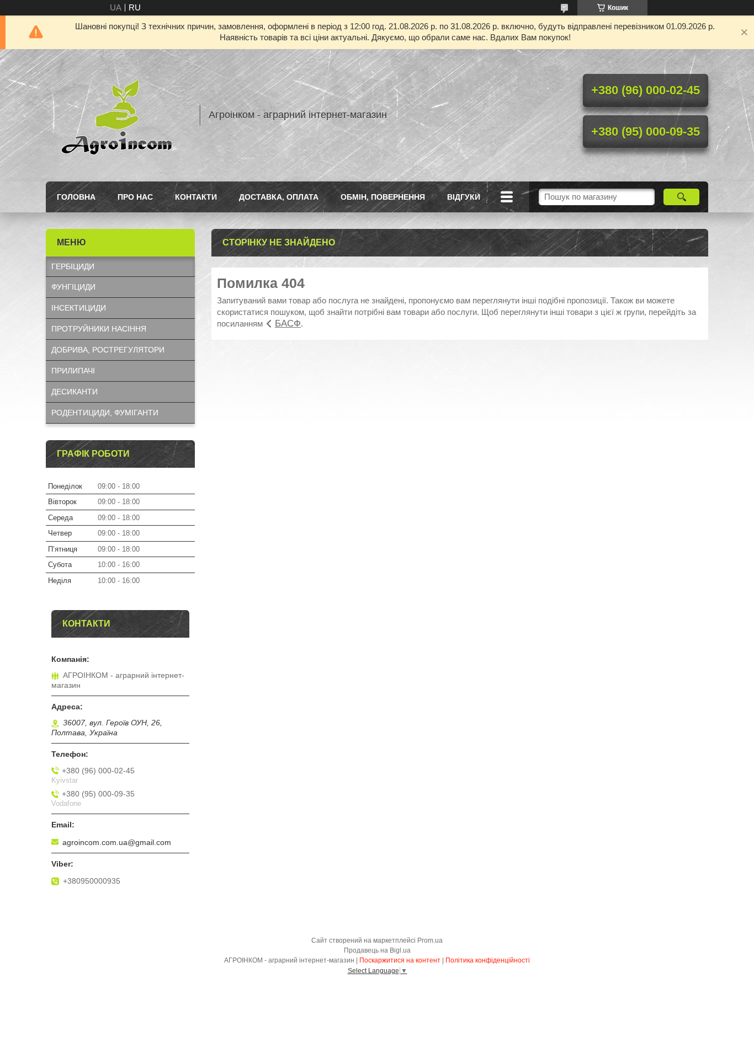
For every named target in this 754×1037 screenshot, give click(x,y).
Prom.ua (430, 940)
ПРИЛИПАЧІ (73, 370)
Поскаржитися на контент (399, 960)
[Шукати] (681, 197)
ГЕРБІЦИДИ (72, 266)
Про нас (135, 197)
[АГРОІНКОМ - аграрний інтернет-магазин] (117, 115)
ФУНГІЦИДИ (73, 286)
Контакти (196, 197)
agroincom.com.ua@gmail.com (116, 842)
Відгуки (463, 197)
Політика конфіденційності (487, 960)
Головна (76, 197)
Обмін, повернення (383, 197)
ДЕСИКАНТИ (74, 391)
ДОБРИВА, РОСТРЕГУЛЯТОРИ (107, 349)
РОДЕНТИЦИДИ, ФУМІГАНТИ (104, 412)
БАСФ (288, 323)
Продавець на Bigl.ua (377, 950)
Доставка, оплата (278, 197)
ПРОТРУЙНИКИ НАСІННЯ (98, 328)
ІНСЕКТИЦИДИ (78, 307)
